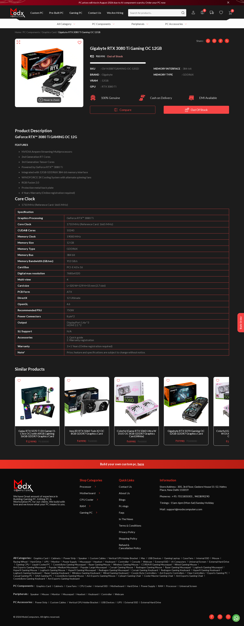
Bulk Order (240, 322)
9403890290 (201, 496)
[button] (122, 2)
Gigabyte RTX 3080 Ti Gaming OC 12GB (79, 32)
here (141, 464)
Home (18, 32)
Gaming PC (29, 498)
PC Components (31, 32)
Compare (125, 110)
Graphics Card (49, 32)
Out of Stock (199, 110)
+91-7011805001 (182, 496)
